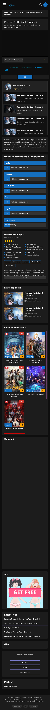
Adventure (16, 262)
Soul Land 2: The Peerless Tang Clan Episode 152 (21, 623)
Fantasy (26, 262)
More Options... (25, 672)
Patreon (25, 662)
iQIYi (35, 244)
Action (7, 262)
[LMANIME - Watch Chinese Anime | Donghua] (12, 6)
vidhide (14, 168)
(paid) (13, 225)
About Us (33, 706)
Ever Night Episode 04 (12, 628)
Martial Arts (36, 262)
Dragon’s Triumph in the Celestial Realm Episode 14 (22, 636)
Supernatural (10, 265)
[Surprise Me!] (45, 4)
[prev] (9, 77)
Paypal (25, 667)
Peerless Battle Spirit (12, 27)
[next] (41, 77)
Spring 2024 (16, 252)
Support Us (17, 706)
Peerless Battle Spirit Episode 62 (34, 309)
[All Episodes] (25, 77)
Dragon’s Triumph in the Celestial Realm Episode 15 (22, 619)
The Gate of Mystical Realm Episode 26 (17, 632)
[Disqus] (25, 473)
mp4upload (23, 168)
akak (32, 25)
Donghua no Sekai (10, 686)
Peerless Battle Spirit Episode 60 (34, 294)
